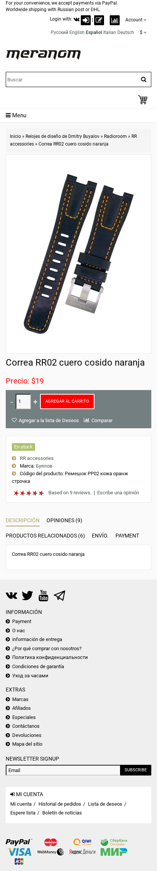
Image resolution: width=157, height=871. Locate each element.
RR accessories (37, 458)
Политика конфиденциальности (50, 657)
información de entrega (37, 639)
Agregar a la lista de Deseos (49, 420)
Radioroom (115, 136)
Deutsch (125, 32)
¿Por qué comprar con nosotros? (47, 648)
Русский (59, 32)
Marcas (20, 699)
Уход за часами (30, 675)
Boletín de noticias (62, 813)
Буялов (44, 466)
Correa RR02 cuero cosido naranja (73, 144)
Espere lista (22, 813)
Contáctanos (26, 726)
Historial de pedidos (59, 804)
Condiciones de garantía (38, 666)
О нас (18, 630)
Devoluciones (27, 735)
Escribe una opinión (118, 492)
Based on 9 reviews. (69, 492)
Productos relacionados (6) (45, 536)
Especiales (24, 717)
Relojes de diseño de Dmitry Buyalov (62, 136)
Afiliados (21, 708)
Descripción (23, 520)
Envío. (100, 536)
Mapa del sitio (27, 744)
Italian (109, 32)
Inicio (15, 136)
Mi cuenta (21, 804)
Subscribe (136, 769)
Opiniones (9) (64, 520)
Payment (127, 536)
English (77, 32)
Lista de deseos (105, 804)
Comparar (101, 420)
